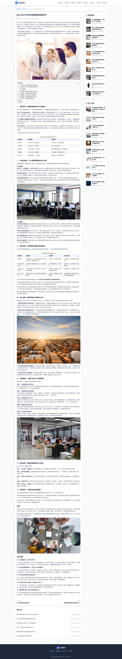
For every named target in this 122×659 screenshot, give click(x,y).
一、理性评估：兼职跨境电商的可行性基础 (27, 85)
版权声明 (64, 651)
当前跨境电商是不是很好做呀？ (24, 636)
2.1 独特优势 (23, 88)
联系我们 (104, 3)
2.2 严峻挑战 (23, 90)
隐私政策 (52, 651)
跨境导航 (67, 3)
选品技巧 (79, 3)
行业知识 (92, 3)
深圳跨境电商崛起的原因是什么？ (72, 603)
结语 (19, 100)
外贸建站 (73, 3)
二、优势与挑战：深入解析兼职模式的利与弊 (28, 86)
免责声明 (70, 651)
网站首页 (60, 3)
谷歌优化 (86, 3)
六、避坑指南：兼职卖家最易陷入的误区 (27, 96)
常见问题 (20, 102)
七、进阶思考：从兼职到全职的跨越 (26, 98)
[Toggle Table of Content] (77, 83)
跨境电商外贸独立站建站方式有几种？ (26, 631)
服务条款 (58, 651)
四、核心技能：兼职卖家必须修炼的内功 (27, 93)
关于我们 (98, 3)
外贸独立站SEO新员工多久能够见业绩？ (27, 623)
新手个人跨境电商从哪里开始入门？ (26, 627)
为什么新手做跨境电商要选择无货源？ (26, 618)
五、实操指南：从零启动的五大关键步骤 (27, 95)
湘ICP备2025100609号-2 (65, 656)
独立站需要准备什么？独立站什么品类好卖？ (28, 614)
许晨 (36, 18)
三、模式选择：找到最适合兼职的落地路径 (27, 91)
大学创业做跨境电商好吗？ (23, 603)
